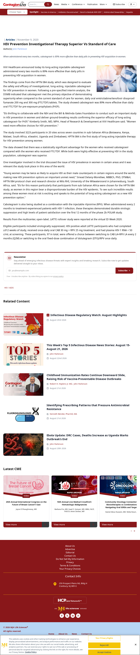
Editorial (70, 552)
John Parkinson (56, 354)
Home (51, 634)
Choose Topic (15, 12)
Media (64, 4)
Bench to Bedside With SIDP (90, 12)
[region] (70, 645)
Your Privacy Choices (70, 568)
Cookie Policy (31, 652)
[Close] (136, 645)
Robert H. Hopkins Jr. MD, (61, 384)
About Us (70, 545)
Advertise (70, 549)
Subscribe (122, 270)
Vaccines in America (48, 12)
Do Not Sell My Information (70, 558)
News (56, 4)
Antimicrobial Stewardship (114, 12)
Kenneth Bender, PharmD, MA (63, 414)
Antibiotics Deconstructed (68, 12)
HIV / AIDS (9, 287)
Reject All (104, 645)
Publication (92, 4)
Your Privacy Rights (104, 638)
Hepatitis (129, 12)
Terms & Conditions (70, 565)
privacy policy (58, 276)
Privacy (70, 562)
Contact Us (70, 555)
